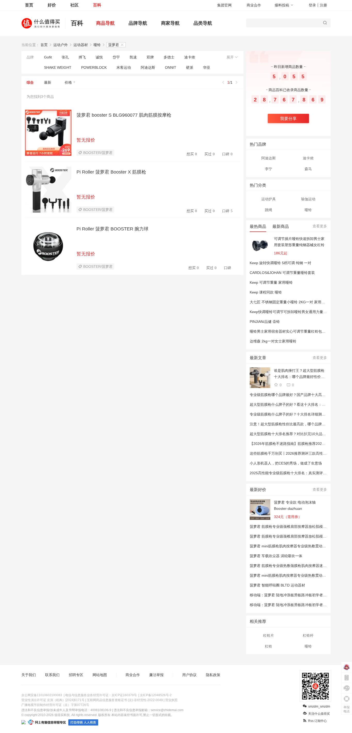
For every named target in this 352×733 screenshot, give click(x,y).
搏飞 (82, 57)
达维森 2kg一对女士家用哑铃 (273, 341)
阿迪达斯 (148, 67)
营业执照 (171, 700)
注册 (323, 5)
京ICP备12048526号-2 (156, 695)
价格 (68, 82)
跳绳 (268, 210)
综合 (30, 82)
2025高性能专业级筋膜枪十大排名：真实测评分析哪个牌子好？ (301, 473)
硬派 (189, 67)
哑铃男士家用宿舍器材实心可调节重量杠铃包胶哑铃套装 (295, 331)
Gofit (48, 57)
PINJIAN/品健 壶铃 (265, 322)
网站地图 (100, 675)
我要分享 (288, 118)
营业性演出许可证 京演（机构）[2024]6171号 (53, 700)
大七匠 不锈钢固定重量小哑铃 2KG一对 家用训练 (289, 302)
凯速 (133, 57)
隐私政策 (213, 675)
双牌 (150, 57)
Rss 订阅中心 (317, 721)
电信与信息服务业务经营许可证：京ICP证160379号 (101, 695)
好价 (52, 5)
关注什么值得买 (319, 713)
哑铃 (97, 45)
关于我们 (28, 675)
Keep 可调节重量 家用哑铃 (271, 282)
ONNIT (170, 67)
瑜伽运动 (308, 199)
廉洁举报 (156, 675)
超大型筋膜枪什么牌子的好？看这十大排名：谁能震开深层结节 (300, 404)
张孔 (65, 57)
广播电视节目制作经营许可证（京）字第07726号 (55, 705)
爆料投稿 (282, 5)
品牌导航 (138, 23)
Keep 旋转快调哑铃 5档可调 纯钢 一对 (280, 263)
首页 (29, 5)
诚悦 (99, 57)
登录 (312, 5)
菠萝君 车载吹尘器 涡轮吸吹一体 (276, 556)
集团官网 (224, 5)
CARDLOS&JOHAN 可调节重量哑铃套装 (282, 273)
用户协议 (189, 675)
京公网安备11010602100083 (41, 695)
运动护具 (268, 199)
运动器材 (80, 45)
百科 (97, 5)
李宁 (268, 169)
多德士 (169, 57)
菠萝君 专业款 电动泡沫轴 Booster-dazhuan (295, 505)
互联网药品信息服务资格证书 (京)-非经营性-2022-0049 (125, 700)
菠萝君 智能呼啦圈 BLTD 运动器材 (277, 585)
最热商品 (258, 226)
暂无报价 (86, 140)
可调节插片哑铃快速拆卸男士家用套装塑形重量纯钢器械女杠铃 (299, 242)
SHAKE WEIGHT (57, 67)
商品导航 (105, 23)
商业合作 (254, 5)
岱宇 (116, 57)
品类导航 (203, 23)
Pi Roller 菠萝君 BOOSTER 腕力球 (112, 228)
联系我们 (52, 675)
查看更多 (320, 226)
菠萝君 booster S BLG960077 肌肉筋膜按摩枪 (124, 115)
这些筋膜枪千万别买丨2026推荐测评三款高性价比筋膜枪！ (297, 453)
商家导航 (170, 23)
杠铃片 (268, 635)
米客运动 (123, 67)
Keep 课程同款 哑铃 (266, 292)
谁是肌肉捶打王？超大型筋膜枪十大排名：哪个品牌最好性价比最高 (299, 374)
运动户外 (60, 45)
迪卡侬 (189, 57)
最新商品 (280, 226)
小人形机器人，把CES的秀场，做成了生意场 (286, 463)
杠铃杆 (308, 635)
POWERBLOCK (94, 67)
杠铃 (268, 646)
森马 (308, 169)
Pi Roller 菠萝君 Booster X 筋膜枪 (111, 172)
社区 (74, 5)
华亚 (206, 67)
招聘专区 (76, 675)
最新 (47, 82)
